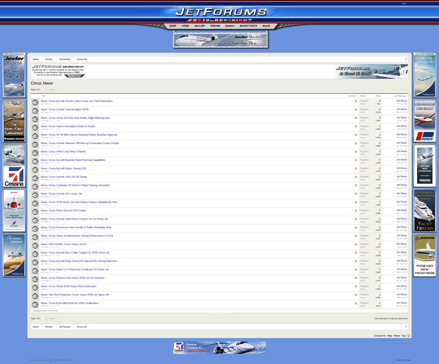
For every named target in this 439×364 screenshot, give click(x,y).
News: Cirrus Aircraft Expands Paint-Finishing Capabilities (73, 160)
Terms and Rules (403, 360)
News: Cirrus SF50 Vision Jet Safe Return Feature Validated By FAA (79, 202)
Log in (403, 3)
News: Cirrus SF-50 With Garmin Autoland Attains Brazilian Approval (79, 134)
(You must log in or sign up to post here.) (391, 318)
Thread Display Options (219, 314)
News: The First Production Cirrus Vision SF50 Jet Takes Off (75, 294)
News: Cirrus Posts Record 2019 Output (63, 210)
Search (229, 25)
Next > (52, 90)
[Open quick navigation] (406, 59)
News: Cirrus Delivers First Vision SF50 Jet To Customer (73, 278)
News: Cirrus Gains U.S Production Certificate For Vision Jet (75, 269)
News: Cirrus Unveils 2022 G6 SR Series (64, 176)
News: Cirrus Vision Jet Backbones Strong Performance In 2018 (77, 235)
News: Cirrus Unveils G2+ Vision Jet (61, 193)
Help (389, 335)
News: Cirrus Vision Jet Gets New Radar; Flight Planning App (75, 118)
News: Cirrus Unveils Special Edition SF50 (64, 109)
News (172, 25)
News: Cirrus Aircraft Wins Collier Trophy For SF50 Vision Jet (75, 252)
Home (185, 25)
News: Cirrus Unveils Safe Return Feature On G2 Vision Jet (74, 219)
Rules (266, 25)
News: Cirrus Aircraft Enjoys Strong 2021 (64, 168)
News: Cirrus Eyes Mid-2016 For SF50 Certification (69, 303)
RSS (408, 335)
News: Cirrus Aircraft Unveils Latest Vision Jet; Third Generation (76, 101)
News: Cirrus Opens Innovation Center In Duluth (68, 126)
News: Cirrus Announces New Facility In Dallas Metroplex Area (76, 227)
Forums (215, 25)
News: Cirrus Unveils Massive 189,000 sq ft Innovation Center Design (80, 143)
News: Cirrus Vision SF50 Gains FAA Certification (68, 286)
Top (404, 335)
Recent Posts (248, 25)
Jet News (45, 104)
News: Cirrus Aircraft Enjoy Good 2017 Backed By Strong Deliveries (79, 261)
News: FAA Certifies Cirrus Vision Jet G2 (64, 244)
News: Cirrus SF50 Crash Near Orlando (63, 151)
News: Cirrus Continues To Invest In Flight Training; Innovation (75, 185)
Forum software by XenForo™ (52, 360)
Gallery (199, 25)
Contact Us (380, 335)
